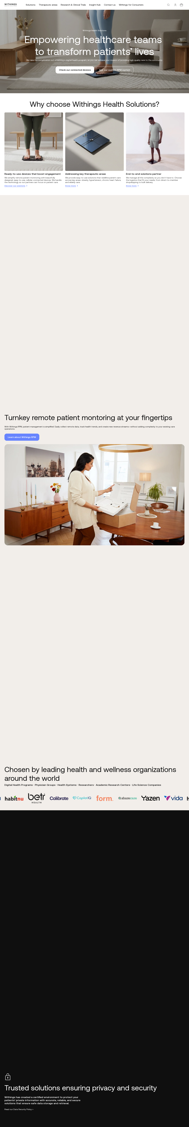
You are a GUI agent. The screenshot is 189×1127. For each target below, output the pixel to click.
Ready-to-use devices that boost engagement (32, 173)
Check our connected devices (75, 70)
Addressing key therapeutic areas (85, 173)
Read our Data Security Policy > (18, 1109)
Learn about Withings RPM (22, 437)
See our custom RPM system (114, 70)
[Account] (175, 5)
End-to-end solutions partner (143, 173)
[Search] (168, 5)
